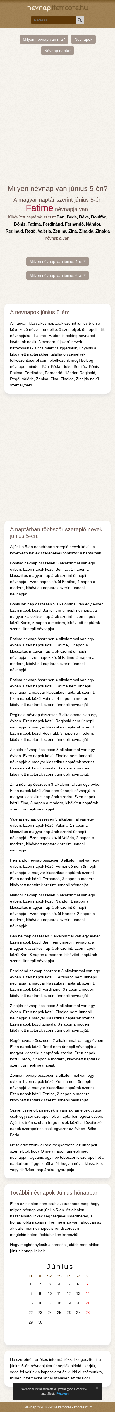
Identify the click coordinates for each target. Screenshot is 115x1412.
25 (59, 1313)
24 (50, 1313)
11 (59, 1294)
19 (69, 1303)
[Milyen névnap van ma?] (57, 7)
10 (50, 1294)
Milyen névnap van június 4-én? (58, 261)
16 (40, 1303)
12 (69, 1294)
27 (78, 1313)
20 (78, 1303)
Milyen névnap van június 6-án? (58, 275)
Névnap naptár (57, 50)
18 (59, 1303)
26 (69, 1313)
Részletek (62, 1393)
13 (78, 1294)
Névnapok (83, 39)
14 (88, 1294)
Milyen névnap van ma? (44, 39)
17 (50, 1303)
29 (31, 1322)
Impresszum (83, 1407)
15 (31, 1303)
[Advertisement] (57, 119)
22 (31, 1313)
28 (88, 1313)
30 (40, 1322)
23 (40, 1313)
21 (88, 1303)
